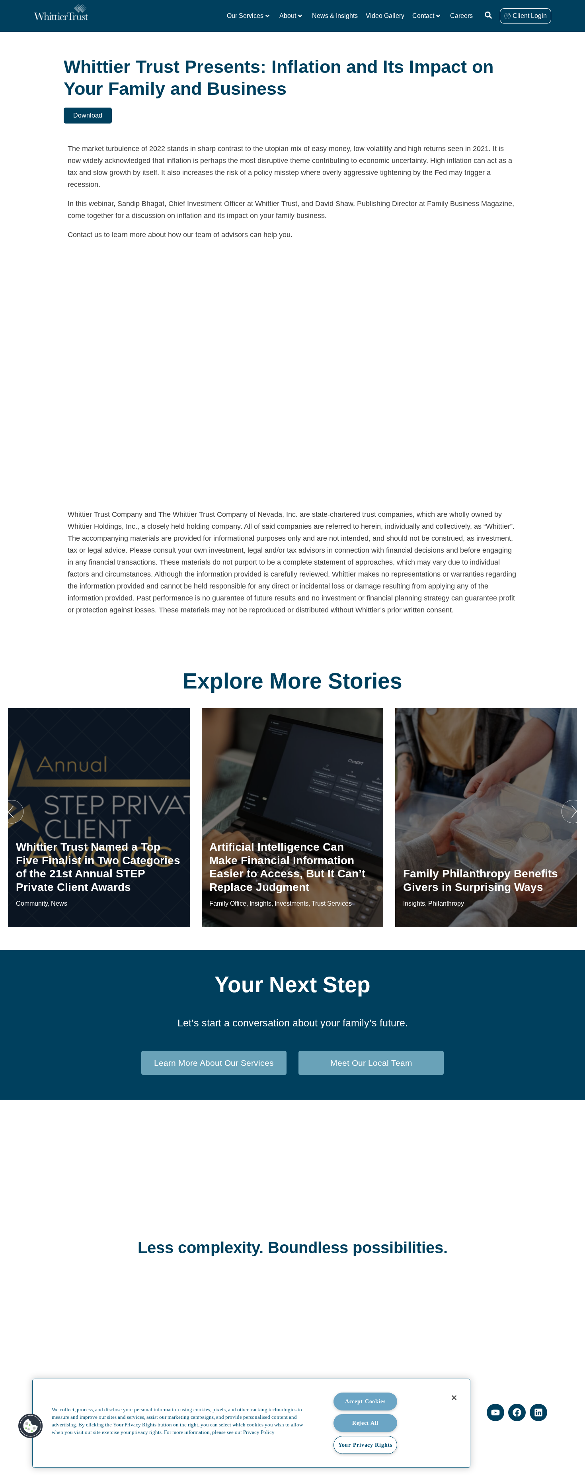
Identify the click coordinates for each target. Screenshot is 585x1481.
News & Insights (335, 15)
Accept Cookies (365, 1401)
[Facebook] (517, 1412)
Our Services (245, 15)
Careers (461, 15)
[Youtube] (495, 1412)
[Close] (454, 1397)
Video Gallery (385, 15)
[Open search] (488, 15)
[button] (12, 812)
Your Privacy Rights (365, 1445)
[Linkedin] (538, 1412)
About (287, 15)
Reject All (365, 1423)
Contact (423, 15)
